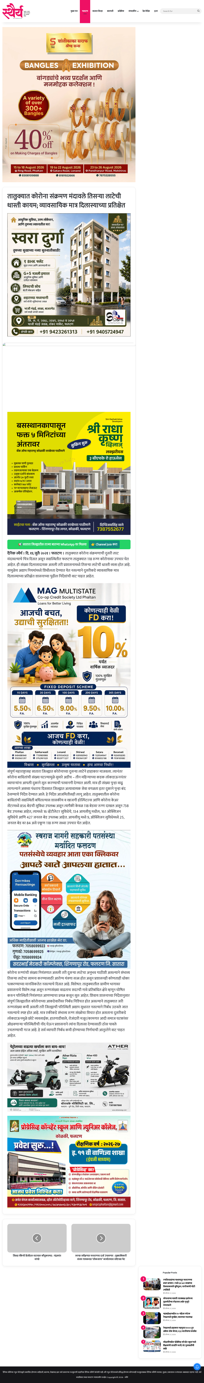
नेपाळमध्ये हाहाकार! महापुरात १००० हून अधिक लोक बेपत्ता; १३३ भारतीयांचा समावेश (180, 1329)
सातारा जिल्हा (97, 11)
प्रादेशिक (121, 11)
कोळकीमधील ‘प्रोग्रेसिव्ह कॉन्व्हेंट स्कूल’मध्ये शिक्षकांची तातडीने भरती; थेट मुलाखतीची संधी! (179, 1345)
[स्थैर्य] (16, 11)
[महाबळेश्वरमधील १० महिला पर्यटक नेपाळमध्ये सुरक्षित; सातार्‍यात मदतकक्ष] (152, 1318)
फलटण (85, 11)
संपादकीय (132, 11)
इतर (156, 11)
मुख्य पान (74, 11)
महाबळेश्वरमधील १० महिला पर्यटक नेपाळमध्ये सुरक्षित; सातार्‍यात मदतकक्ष (177, 1315)
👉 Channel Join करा (104, 544)
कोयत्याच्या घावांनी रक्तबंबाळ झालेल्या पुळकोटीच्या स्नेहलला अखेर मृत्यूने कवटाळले (178, 1302)
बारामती (110, 11)
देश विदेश (146, 11)
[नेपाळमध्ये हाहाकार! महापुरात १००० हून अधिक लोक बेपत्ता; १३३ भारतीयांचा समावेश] (152, 1332)
